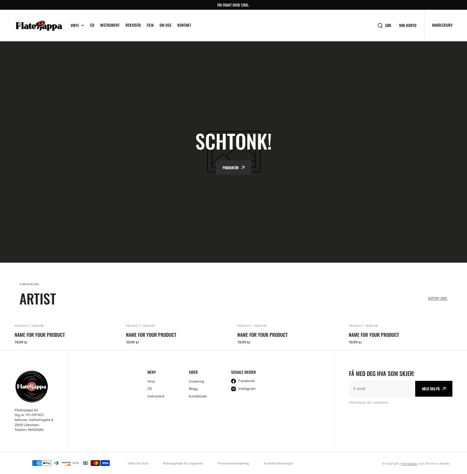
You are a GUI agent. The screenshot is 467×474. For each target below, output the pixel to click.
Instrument (110, 25)
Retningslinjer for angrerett (183, 463)
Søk (388, 25)
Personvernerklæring (233, 463)
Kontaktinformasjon (278, 463)
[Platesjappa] (39, 25)
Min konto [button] (407, 25)
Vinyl (75, 25)
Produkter (231, 167)
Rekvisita (133, 25)
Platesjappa (409, 463)
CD (92, 25)
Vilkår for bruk (137, 463)
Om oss (165, 25)
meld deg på (431, 388)
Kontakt (184, 25)
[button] (20, 152)
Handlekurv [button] (442, 25)
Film (150, 25)
